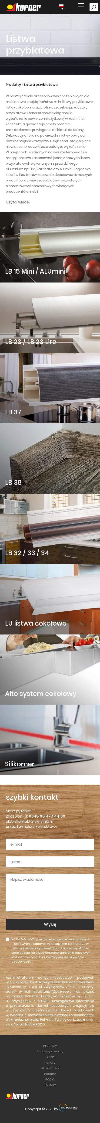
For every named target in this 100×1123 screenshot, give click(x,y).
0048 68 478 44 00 (47, 816)
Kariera (50, 1062)
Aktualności (50, 1068)
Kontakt (50, 1085)
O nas (50, 1057)
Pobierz (50, 1074)
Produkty (13, 84)
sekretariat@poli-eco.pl (52, 991)
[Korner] (23, 7)
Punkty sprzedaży (50, 1051)
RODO (40, 1024)
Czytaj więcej (18, 202)
